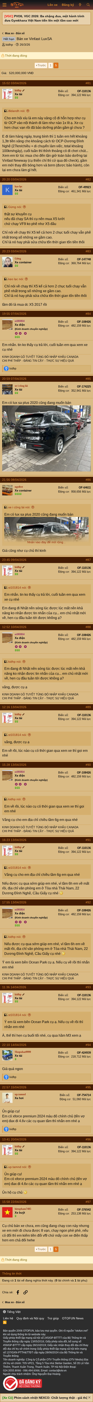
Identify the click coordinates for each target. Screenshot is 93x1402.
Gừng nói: (15, 207)
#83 (88, 251)
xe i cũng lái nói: (19, 507)
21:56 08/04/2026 (14, 479)
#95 (88, 1087)
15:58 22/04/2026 (14, 1201)
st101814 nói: (17, 587)
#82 (88, 179)
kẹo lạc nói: (16, 279)
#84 (88, 313)
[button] (4, 5)
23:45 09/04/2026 (14, 559)
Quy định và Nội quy (30, 1318)
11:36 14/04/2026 (14, 987)
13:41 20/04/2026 (14, 1139)
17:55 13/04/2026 (14, 902)
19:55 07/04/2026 (14, 313)
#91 (88, 840)
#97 (88, 1201)
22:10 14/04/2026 (14, 1045)
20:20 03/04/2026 (14, 179)
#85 (88, 378)
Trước (42, 65)
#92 (88, 902)
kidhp (9, 44)
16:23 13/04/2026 (14, 840)
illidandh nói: (16, 111)
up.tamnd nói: (17, 1167)
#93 (88, 987)
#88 (88, 627)
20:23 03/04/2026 (14, 251)
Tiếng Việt (13, 1312)
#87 (88, 559)
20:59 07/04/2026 (14, 378)
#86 (88, 479)
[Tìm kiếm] (88, 5)
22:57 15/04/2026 (14, 1087)
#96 (88, 1139)
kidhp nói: (14, 661)
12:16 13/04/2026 (14, 707)
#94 (88, 1045)
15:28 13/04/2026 (14, 764)
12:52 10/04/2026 (14, 627)
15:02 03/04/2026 (14, 83)
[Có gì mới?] (80, 5)
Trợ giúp (53, 1318)
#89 (88, 707)
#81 (88, 83)
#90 (88, 764)
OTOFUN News (72, 1318)
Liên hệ (8, 1318)
